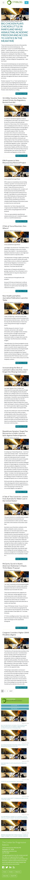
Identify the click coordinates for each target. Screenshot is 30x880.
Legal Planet (17, 179)
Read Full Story (21, 93)
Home (4, 871)
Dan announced (14, 247)
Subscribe (5, 875)
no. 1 (23, 125)
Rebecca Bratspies (18, 138)
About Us (17, 871)
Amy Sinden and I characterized (17, 410)
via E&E (13, 455)
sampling (3, 55)
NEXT (11, 691)
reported (12, 589)
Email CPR (13, 875)
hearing (6, 654)
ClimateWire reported (16, 397)
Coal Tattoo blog (14, 206)
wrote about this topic (20, 183)
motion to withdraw (16, 261)
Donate (11, 871)
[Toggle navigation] (3, 2)
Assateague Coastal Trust (7, 48)
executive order (8, 134)
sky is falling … (16, 89)
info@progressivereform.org (9, 851)
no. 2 (27, 125)
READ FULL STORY (21, 155)
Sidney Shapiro (8, 140)
